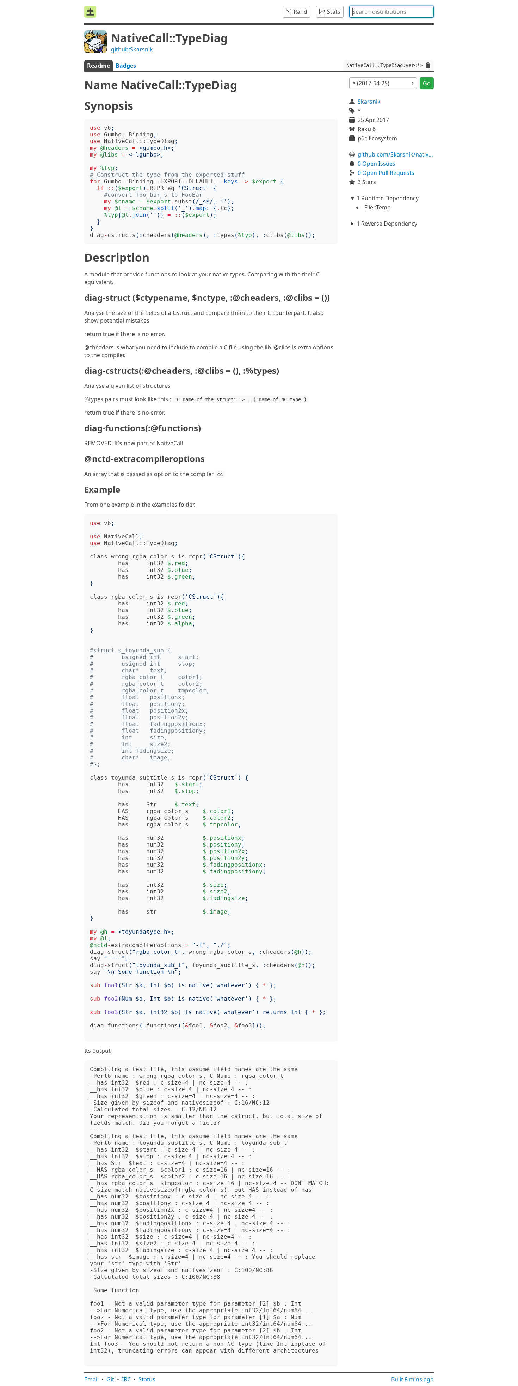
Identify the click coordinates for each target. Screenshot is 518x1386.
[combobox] (391, 12)
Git (110, 1379)
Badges (126, 65)
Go (427, 83)
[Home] (90, 12)
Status (146, 1379)
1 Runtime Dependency (388, 198)
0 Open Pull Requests (386, 173)
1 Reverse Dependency (387, 223)
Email (91, 1379)
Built (412, 1379)
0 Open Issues (376, 163)
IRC (126, 1379)
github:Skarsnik (132, 49)
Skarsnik (369, 101)
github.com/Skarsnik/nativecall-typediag (396, 154)
